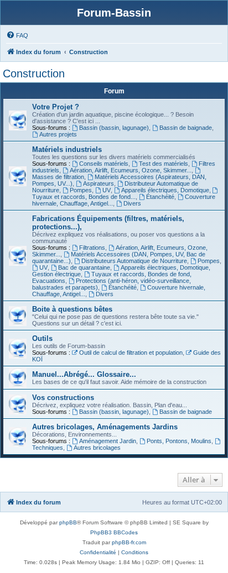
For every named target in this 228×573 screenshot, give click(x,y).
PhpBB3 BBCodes (114, 532)
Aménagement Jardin (107, 441)
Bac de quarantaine (84, 267)
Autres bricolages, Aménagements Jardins (105, 427)
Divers (132, 203)
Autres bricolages (97, 447)
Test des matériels (163, 163)
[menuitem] (17, 35)
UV (106, 190)
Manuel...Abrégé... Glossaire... (84, 374)
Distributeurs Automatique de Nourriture (134, 260)
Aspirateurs (98, 183)
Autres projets (58, 134)
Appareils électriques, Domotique (165, 190)
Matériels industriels (67, 149)
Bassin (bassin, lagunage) (114, 127)
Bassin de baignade (185, 127)
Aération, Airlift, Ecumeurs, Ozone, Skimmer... (130, 170)
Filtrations (92, 247)
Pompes (81, 190)
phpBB (68, 522)
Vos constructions (63, 397)
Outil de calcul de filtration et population (131, 352)
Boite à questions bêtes (72, 309)
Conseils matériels (103, 163)
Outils (42, 338)
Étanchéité (160, 196)
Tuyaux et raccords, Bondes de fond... (84, 196)
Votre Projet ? (55, 107)
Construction (34, 73)
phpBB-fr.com (129, 542)
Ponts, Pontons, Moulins (179, 441)
